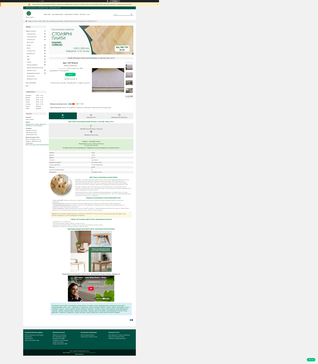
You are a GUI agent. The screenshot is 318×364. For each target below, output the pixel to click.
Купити (70, 74)
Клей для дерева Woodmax (87, 335)
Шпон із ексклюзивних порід (32, 340)
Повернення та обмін (72, 14)
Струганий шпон (31, 34)
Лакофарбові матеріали (33, 73)
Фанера (29, 62)
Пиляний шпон (31, 39)
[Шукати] (131, 14)
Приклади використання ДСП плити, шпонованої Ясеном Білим (91, 229)
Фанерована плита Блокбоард (60, 340)
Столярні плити (31, 50)
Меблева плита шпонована (59, 335)
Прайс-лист (47, 14)
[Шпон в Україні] (29, 13)
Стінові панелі (31, 76)
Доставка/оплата (57, 14)
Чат (312, 359)
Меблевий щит (31, 53)
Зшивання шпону (31, 70)
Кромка (29, 45)
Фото (27, 85)
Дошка (28, 48)
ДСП (40, 21)
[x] (132, 320)
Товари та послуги (33, 21)
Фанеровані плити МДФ (59, 338)
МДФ (28, 59)
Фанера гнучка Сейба (58, 342)
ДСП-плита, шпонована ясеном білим (53, 21)
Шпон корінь (30, 42)
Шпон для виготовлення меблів (116, 336)
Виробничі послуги (32, 79)
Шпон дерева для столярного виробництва (119, 335)
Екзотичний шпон (31, 36)
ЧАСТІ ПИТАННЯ (31, 83)
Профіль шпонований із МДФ (60, 343)
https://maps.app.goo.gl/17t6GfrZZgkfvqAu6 (37, 144)
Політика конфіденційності (89, 352)
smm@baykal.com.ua (35, 139)
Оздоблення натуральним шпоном (117, 338)
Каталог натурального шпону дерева (34, 335)
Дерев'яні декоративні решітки (35, 67)
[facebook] (130, 320)
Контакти (83, 14)
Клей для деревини (32, 64)
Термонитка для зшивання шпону (89, 336)
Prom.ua (87, 351)
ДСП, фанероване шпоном (59, 336)
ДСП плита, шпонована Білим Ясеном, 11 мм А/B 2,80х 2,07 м (91, 121)
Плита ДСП (78, 179)
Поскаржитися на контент (77, 352)
